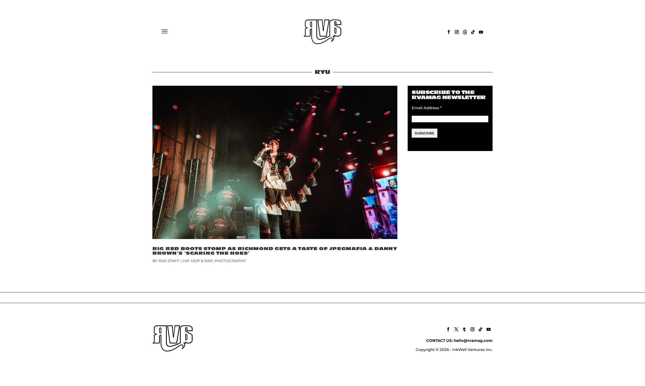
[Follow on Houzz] (465, 32)
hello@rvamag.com (473, 340)
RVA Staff (169, 260)
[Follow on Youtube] (481, 32)
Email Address (427, 107)
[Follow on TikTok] (473, 32)
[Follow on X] (456, 329)
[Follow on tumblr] (464, 329)
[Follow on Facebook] (449, 32)
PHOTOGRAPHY (230, 260)
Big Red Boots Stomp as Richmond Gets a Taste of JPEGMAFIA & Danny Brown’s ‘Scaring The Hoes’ (274, 251)
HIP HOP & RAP (198, 260)
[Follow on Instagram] (457, 32)
